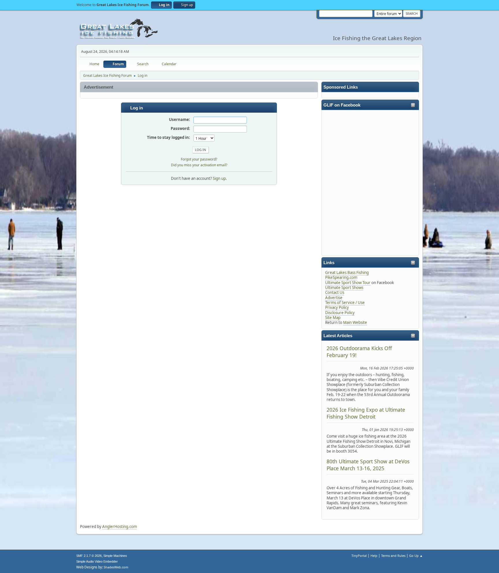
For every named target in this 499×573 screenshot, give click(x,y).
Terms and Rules (393, 555)
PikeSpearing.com (341, 277)
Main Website (355, 322)
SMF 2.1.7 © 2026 (89, 555)
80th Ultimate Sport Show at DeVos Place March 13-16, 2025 (368, 465)
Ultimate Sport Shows (344, 287)
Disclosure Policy (340, 312)
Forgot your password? (199, 159)
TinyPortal (359, 555)
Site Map (332, 317)
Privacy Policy (337, 307)
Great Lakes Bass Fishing (347, 272)
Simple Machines (115, 555)
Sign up (219, 178)
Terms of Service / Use (345, 302)
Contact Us (334, 292)
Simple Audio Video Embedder (97, 561)
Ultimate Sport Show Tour (347, 282)
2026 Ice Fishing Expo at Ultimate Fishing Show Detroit (366, 413)
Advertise (333, 297)
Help (373, 555)
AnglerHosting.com (119, 526)
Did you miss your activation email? (199, 165)
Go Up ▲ (416, 555)
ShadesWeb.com (116, 567)
